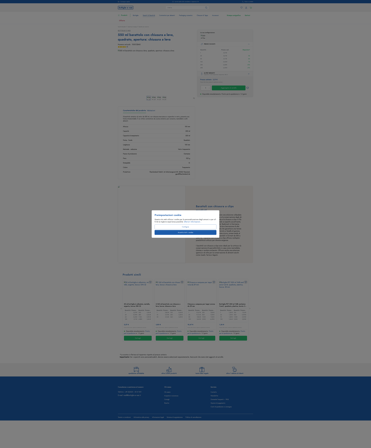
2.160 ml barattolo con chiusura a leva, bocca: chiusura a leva (168, 305)
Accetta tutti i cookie (185, 232)
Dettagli (138, 338)
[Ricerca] (206, 8)
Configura (185, 227)
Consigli (166, 399)
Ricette (166, 403)
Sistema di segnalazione (175, 417)
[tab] (134, 111)
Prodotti (124, 15)
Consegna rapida (125, 1)
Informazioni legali (158, 417)
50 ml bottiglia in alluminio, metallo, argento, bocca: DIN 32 (137, 305)
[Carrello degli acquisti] (250, 7)
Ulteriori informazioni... (193, 222)
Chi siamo (167, 392)
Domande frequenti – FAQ (220, 399)
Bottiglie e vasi (124, 31)
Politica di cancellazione (193, 417)
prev (121, 308)
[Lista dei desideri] (241, 7)
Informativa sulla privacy (141, 417)
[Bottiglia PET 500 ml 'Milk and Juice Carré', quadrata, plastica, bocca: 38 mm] (233, 291)
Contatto (214, 392)
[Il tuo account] (246, 7)
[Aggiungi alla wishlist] (247, 88)
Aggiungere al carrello (229, 88)
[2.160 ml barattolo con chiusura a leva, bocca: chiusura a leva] (169, 291)
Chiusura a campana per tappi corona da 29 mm (201, 305)
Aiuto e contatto (249, 1)
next (249, 308)
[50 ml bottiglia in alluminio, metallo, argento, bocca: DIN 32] (138, 291)
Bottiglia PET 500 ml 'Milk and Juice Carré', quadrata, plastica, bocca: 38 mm (232, 305)
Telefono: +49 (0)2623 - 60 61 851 (129, 392)
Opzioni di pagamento (218, 403)
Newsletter (214, 396)
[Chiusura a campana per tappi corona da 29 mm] (201, 291)
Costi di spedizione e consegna (221, 407)
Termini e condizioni (124, 417)
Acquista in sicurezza (171, 396)
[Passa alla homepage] (125, 7)
